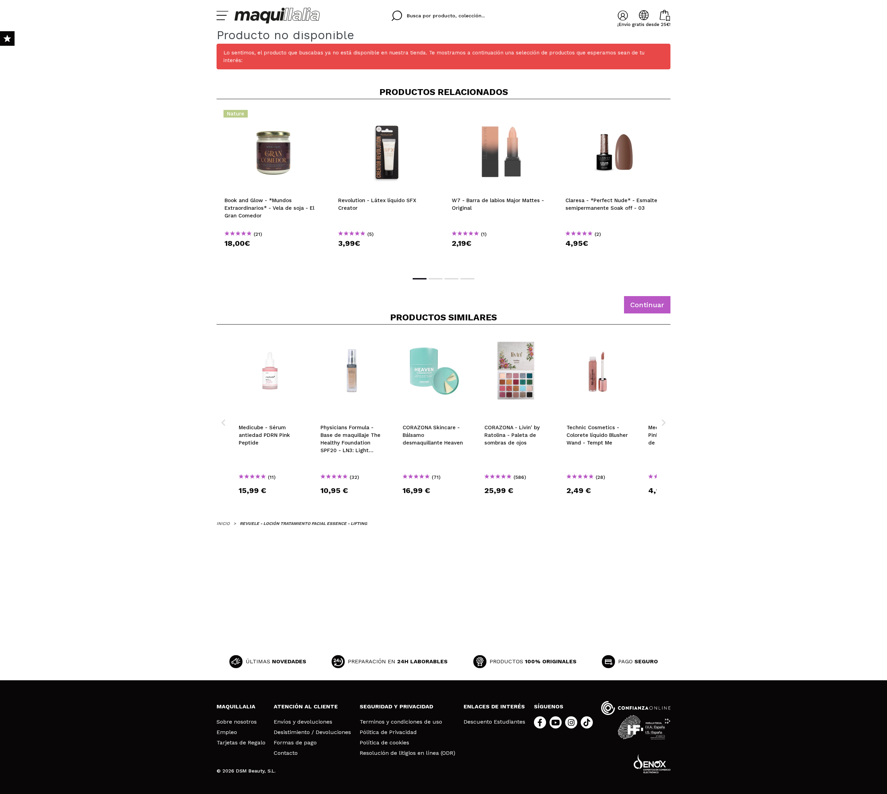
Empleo (227, 732)
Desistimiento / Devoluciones (312, 732)
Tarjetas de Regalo (241, 742)
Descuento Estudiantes (494, 722)
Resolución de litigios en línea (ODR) (407, 753)
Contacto (286, 753)
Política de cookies (384, 742)
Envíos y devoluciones (303, 722)
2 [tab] (435, 278)
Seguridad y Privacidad (396, 706)
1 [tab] (420, 278)
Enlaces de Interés (494, 706)
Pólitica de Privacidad (388, 732)
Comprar (273, 255)
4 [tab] (467, 278)
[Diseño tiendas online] (652, 763)
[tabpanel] (273, 187)
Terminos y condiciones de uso (401, 722)
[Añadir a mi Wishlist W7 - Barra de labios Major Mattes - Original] (501, 116)
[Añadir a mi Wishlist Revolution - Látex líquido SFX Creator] (387, 116)
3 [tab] (451, 278)
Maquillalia (236, 706)
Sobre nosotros (237, 722)
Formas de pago (295, 742)
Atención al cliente (306, 706)
